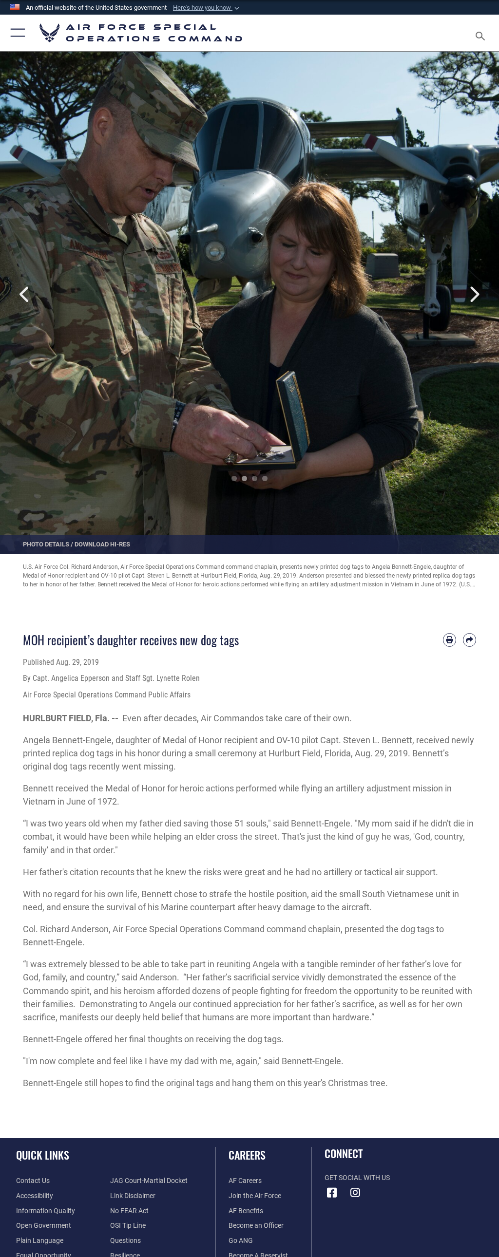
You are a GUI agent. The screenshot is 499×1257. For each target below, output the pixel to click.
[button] (207, 8)
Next (474, 294)
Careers (247, 1155)
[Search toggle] (482, 33)
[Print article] (449, 639)
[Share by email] (469, 639)
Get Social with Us (357, 1178)
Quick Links (42, 1155)
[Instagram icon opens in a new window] (355, 1192)
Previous (25, 294)
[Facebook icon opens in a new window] (332, 1192)
